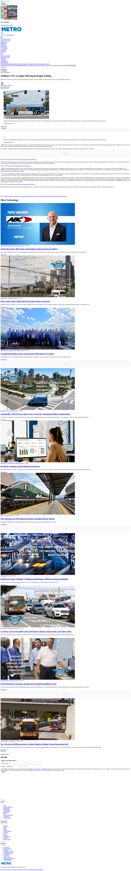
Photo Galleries (18, 64)
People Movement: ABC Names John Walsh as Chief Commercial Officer (29, 249)
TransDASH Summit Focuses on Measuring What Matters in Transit (27, 354)
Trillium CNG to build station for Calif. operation (18, 166)
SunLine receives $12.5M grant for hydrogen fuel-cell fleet (21, 184)
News (11, 1)
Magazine (3, 64)
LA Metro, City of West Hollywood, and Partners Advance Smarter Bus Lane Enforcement (36, 631)
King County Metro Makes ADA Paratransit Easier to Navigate (25, 301)
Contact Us (47, 65)
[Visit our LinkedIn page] (3, 757)
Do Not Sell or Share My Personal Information (32, 869)
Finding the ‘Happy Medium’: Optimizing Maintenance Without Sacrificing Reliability (35, 579)
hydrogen (33, 196)
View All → (3, 751)
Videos (12, 64)
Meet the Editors (10, 65)
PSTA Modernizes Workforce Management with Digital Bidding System (28, 684)
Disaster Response (5, 39)
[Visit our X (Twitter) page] (4, 757)
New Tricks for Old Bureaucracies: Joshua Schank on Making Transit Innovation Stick (34, 744)
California (6, 196)
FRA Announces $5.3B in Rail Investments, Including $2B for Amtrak (28, 519)
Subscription (4, 65)
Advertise (16, 65)
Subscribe (3, 25)
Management (4, 42)
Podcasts (24, 64)
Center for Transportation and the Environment (20, 196)
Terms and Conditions (62, 65)
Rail (2, 53)
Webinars (30, 64)
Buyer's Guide (45, 64)
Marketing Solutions (24, 65)
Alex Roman (11, 298)
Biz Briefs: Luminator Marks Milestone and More (20, 466)
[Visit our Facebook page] (1, 757)
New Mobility (4, 47)
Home (2, 72)
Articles (14, 1)
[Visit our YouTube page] (6, 757)
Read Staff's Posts (5, 87)
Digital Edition (9, 25)
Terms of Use (11, 869)
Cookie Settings (72, 65)
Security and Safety (5, 55)
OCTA (37, 196)
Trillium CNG (42, 196)
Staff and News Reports (14, 245)
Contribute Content (33, 65)
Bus (2, 36)
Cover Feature (6, 1)
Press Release (41, 65)
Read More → (4, 254)
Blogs (9, 64)
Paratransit (3, 50)
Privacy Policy (53, 65)
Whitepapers (36, 64)
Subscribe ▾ (3, 4)
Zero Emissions (4, 61)
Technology (3, 58)
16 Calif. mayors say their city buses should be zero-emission (21, 159)
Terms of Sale (17, 869)
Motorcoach (3, 45)
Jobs (27, 64)
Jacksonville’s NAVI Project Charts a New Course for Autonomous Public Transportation (35, 414)
